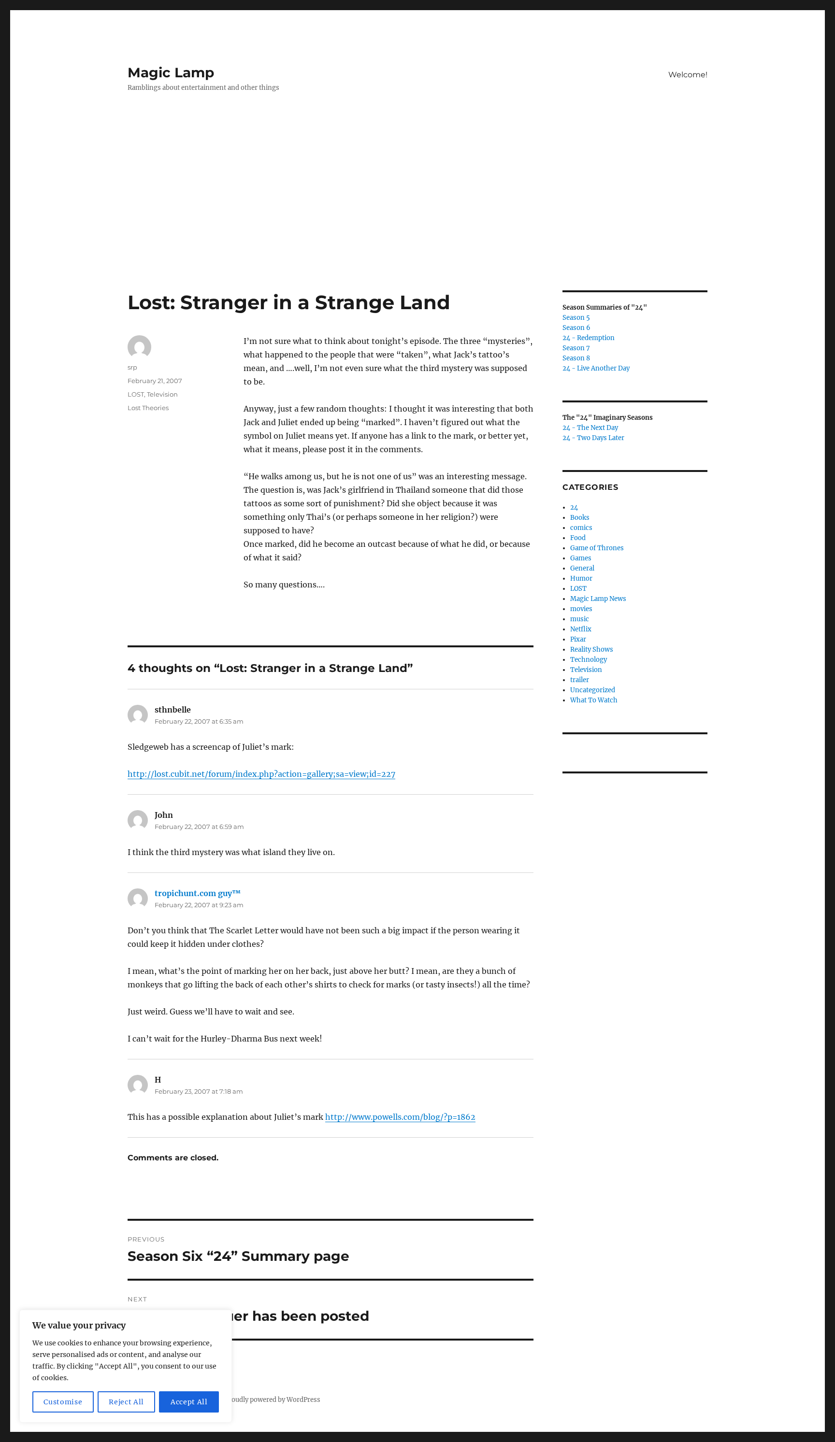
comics (581, 528)
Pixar (578, 639)
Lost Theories (148, 408)
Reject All (126, 1402)
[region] (125, 1366)
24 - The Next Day (590, 428)
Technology (588, 660)
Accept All (189, 1402)
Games (580, 558)
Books (580, 518)
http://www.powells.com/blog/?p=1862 (400, 1117)
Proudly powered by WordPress (272, 1400)
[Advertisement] (417, 218)
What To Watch (594, 700)
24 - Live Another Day (596, 368)
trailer (579, 680)
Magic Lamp (171, 72)
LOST (136, 394)
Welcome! (687, 74)
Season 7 (576, 348)
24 (574, 507)
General (582, 568)
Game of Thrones (597, 548)
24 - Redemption (588, 338)
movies (581, 609)
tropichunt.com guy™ (198, 893)
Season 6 (576, 328)
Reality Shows (591, 649)
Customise (62, 1402)
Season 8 (576, 358)
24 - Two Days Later (593, 438)
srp (132, 367)
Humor (581, 578)
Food (578, 538)
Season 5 (576, 318)
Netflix (580, 629)
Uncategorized (592, 690)
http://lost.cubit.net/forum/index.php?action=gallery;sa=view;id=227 (261, 774)
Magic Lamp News (598, 599)
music (579, 619)
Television (162, 394)
